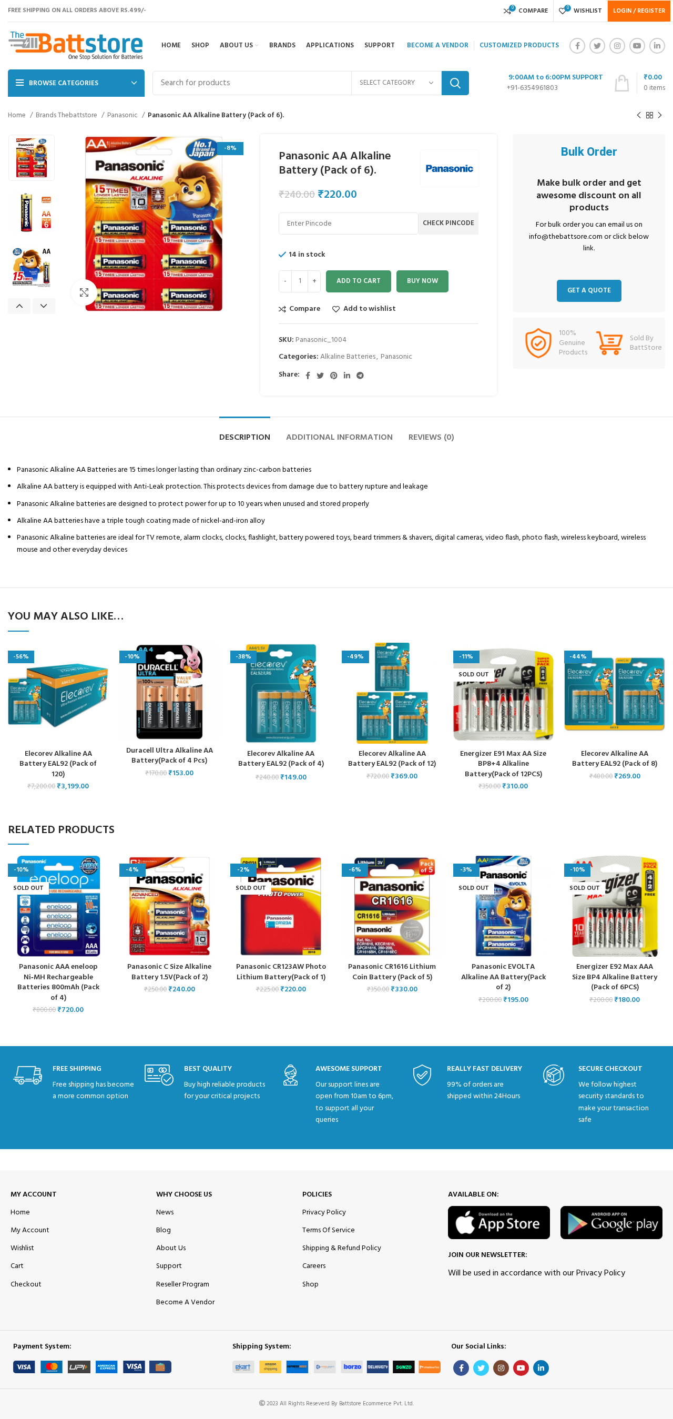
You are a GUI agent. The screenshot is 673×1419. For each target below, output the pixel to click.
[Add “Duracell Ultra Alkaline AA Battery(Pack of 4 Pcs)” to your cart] (212, 683)
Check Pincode (448, 223)
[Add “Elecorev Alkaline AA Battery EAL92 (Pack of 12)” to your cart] (435, 683)
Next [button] (44, 306)
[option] (31, 157)
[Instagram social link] (617, 46)
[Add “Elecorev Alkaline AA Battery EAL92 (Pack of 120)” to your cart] (101, 683)
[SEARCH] (455, 83)
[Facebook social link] (577, 46)
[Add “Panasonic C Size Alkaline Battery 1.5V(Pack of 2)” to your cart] (212, 896)
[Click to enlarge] (84, 292)
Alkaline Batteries (347, 357)
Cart (17, 1266)
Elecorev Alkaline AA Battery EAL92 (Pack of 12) (392, 759)
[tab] (244, 433)
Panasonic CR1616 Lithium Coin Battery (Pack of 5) (392, 972)
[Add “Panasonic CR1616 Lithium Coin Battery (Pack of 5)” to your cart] (435, 896)
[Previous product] (639, 115)
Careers (313, 1266)
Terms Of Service (328, 1230)
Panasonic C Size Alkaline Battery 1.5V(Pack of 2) (169, 972)
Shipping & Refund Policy (341, 1248)
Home (17, 115)
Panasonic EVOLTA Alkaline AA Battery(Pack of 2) (503, 977)
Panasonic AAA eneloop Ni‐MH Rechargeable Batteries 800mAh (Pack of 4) (58, 982)
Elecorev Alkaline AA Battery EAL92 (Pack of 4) (281, 759)
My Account (34, 1195)
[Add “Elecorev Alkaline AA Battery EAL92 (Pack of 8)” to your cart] (657, 683)
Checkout (26, 1285)
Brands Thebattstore (67, 115)
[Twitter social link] (597, 46)
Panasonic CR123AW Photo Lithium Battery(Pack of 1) (281, 972)
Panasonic (123, 115)
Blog (163, 1230)
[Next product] (660, 115)
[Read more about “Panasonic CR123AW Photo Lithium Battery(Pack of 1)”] (323, 896)
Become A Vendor (185, 1302)
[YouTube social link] (637, 46)
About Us (171, 1248)
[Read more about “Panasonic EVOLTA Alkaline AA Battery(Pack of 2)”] (546, 896)
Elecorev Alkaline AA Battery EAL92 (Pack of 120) (58, 764)
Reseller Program (182, 1285)
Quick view (101, 707)
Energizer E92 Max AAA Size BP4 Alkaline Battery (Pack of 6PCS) (614, 977)
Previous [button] (19, 306)
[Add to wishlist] (101, 660)
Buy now (422, 281)
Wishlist (22, 1248)
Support (169, 1266)
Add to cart (358, 281)
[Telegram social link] (360, 375)
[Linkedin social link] (657, 46)
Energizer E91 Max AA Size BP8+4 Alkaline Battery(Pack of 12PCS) (503, 764)
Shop (310, 1285)
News (165, 1213)
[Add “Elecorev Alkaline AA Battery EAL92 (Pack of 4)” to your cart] (323, 683)
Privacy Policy (324, 1213)
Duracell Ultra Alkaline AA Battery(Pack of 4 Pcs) (169, 756)
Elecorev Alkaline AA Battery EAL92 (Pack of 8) (614, 759)
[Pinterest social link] (334, 375)
